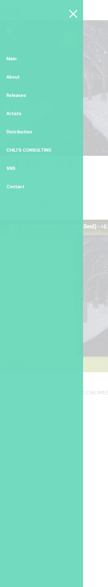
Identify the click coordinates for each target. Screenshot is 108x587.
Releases (16, 95)
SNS (11, 168)
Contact (15, 186)
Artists (13, 113)
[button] (73, 13)
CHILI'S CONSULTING (28, 150)
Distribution (19, 132)
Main (11, 58)
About (13, 77)
